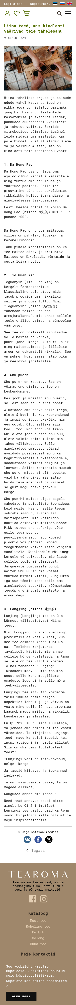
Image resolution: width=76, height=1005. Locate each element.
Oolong (38, 938)
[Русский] (62, 3)
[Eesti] (55, 3)
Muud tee (38, 943)
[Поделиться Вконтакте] (27, 839)
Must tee (38, 920)
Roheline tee (38, 926)
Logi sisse (13, 4)
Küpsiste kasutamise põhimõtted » (36, 983)
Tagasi (38, 850)
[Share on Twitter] (48, 839)
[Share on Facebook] (38, 839)
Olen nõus (21, 996)
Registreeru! (41, 4)
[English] (69, 3)
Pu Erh (38, 932)
